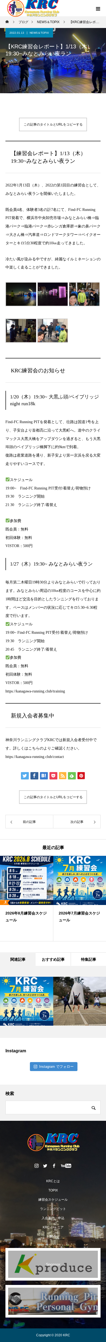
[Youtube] (66, 1165)
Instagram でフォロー (56, 1067)
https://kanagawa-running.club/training (35, 691)
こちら (34, 748)
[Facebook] (54, 1165)
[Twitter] (45, 1165)
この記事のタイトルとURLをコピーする (53, 124)
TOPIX (53, 1190)
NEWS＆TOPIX (39, 32)
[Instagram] (36, 1165)
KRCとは (53, 1181)
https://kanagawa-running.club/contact (34, 757)
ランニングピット (53, 1209)
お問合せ (53, 1236)
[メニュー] (98, 8)
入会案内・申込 (53, 1218)
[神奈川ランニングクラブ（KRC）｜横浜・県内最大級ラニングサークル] (53, 1142)
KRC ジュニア (53, 1227)
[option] (65, 898)
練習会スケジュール (53, 1199)
